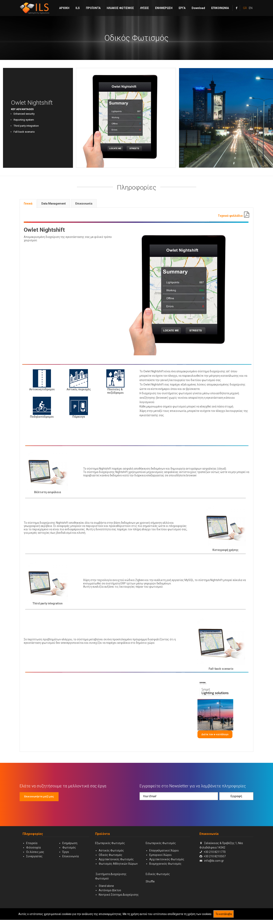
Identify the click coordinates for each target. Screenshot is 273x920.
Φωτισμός (69, 847)
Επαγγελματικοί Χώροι (164, 850)
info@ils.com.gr (214, 860)
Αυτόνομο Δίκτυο (110, 890)
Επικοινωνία (83, 203)
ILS (78, 8)
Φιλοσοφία (33, 847)
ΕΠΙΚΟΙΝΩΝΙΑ (220, 8)
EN (250, 8)
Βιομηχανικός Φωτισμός (165, 863)
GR (245, 8)
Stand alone (106, 885)
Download (198, 8)
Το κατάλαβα (223, 914)
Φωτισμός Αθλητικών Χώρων (118, 863)
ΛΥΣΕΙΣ (144, 8)
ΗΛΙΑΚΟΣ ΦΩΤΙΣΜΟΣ (120, 8)
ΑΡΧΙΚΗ (64, 8)
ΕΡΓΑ (182, 8)
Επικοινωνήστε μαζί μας (39, 796)
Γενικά (28, 203)
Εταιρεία (31, 843)
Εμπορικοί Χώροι (160, 854)
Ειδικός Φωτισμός (158, 874)
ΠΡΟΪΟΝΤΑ (93, 8)
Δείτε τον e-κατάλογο (214, 734)
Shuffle (150, 881)
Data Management (53, 203)
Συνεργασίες (34, 856)
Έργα (65, 851)
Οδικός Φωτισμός (136, 38)
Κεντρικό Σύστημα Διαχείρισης (119, 894)
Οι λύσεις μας (35, 851)
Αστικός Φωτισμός (111, 850)
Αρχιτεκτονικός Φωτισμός (116, 859)
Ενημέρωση (69, 843)
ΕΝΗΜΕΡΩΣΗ (163, 8)
